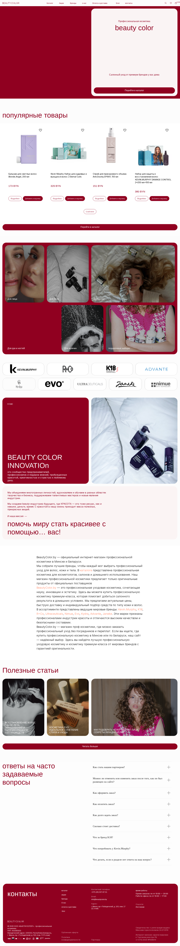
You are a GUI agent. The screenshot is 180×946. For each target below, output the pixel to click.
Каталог (50, 3)
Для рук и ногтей (16, 348)
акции (63, 895)
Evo (77, 613)
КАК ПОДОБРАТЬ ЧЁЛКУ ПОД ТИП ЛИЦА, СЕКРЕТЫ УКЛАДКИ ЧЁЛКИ (116, 731)
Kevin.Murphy (127, 609)
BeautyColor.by (46, 587)
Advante (95, 613)
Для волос (99, 299)
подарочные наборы (119, 348)
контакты (128, 3)
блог (63, 911)
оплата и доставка (68, 907)
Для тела (54, 299)
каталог (64, 890)
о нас (84, 3)
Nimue (69, 613)
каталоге (86, 570)
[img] (24, 274)
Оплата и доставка (99, 3)
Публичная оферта (69, 932)
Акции (61, 3)
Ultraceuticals (54, 613)
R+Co (40, 613)
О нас (63, 903)
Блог (118, 3)
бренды (64, 899)
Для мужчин (70, 348)
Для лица (12, 299)
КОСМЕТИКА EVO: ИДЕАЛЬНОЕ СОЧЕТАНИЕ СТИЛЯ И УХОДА (63, 730)
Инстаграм (140, 907)
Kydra (85, 613)
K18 (140, 609)
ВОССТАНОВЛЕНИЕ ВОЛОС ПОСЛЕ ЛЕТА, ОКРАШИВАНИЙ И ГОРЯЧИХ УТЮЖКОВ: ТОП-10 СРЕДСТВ (20, 727)
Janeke (107, 613)
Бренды (73, 3)
